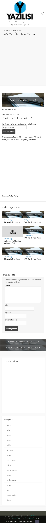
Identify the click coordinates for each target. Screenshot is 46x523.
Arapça (9, 425)
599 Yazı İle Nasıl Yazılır (32, 259)
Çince (9, 440)
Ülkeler (9, 500)
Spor (8, 490)
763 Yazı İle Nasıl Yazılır (32, 222)
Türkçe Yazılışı (18, 30)
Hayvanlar (10, 450)
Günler (9, 445)
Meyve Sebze (11, 460)
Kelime (9, 455)
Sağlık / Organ (12, 480)
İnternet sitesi (11, 320)
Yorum (7, 285)
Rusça (9, 475)
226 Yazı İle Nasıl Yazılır (12, 259)
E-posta (8, 312)
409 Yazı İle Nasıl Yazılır (12, 222)
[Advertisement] (23, 60)
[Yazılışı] (20, 10)
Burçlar (9, 435)
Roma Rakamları (12, 470)
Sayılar (9, 485)
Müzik (9, 465)
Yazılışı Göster (9, 131)
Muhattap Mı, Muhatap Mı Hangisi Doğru (12, 242)
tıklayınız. (31, 521)
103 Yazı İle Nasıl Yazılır (32, 238)
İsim (7, 305)
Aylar (8, 430)
